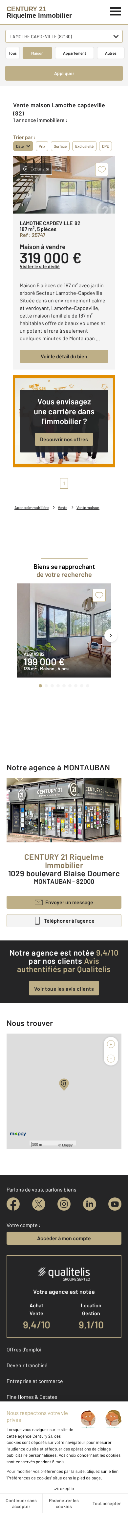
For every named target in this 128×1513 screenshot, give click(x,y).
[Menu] (115, 10)
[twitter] (38, 1204)
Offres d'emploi (24, 1349)
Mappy (67, 1144)
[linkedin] (89, 1204)
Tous (13, 53)
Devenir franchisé (27, 1365)
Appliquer (64, 73)
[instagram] (64, 1204)
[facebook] (13, 1204)
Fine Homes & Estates (32, 1397)
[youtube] (114, 1204)
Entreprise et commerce (35, 1381)
